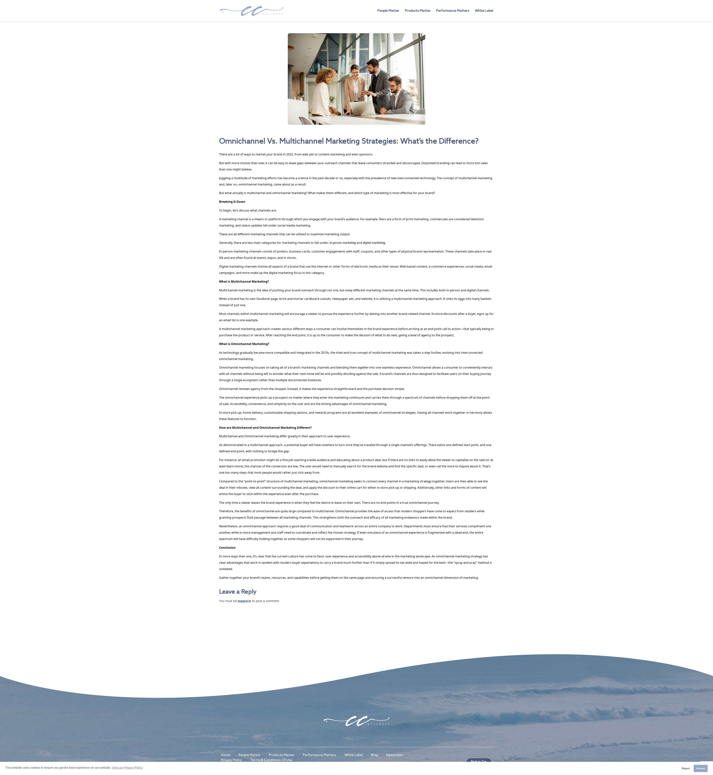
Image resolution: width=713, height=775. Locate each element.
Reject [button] (686, 768)
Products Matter (418, 11)
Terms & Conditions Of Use (271, 760)
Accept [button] (700, 768)
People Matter (388, 11)
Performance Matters (452, 11)
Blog (374, 755)
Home (225, 755)
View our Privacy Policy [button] (127, 767)
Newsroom (394, 755)
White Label (484, 11)
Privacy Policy (231, 760)
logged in (244, 601)
